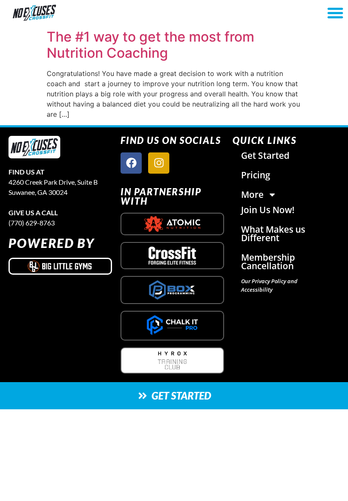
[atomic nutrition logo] (172, 224)
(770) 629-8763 (31, 223)
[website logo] (61, 13)
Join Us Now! (268, 210)
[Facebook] (131, 163)
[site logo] (34, 147)
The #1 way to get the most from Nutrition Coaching (150, 44)
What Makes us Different (273, 233)
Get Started (265, 155)
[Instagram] (158, 163)
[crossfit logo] (172, 255)
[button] (335, 12)
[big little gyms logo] (60, 266)
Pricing (255, 175)
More (252, 194)
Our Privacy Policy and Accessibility (269, 285)
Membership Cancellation (268, 261)
